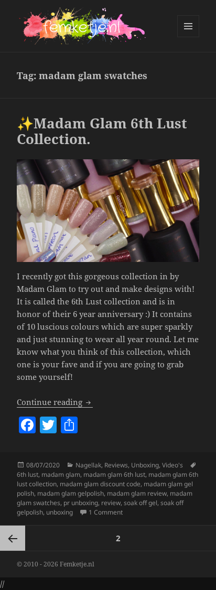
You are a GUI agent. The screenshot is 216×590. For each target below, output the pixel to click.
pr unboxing (80, 502)
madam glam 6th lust (114, 474)
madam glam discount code (100, 483)
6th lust (27, 474)
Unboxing (145, 465)
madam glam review (137, 493)
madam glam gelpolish (70, 493)
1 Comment (106, 512)
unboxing (59, 512)
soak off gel (140, 502)
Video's (172, 465)
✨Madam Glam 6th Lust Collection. (102, 131)
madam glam (60, 474)
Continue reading (55, 402)
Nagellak (88, 465)
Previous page (12, 538)
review (111, 502)
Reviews (116, 465)
